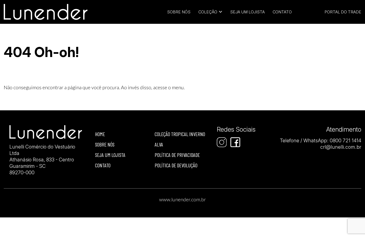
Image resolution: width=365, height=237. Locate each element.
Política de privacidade (177, 155)
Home (100, 134)
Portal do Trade (343, 11)
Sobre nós (104, 144)
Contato (282, 11)
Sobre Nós (178, 11)
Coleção (207, 11)
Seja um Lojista (247, 11)
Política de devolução (176, 165)
